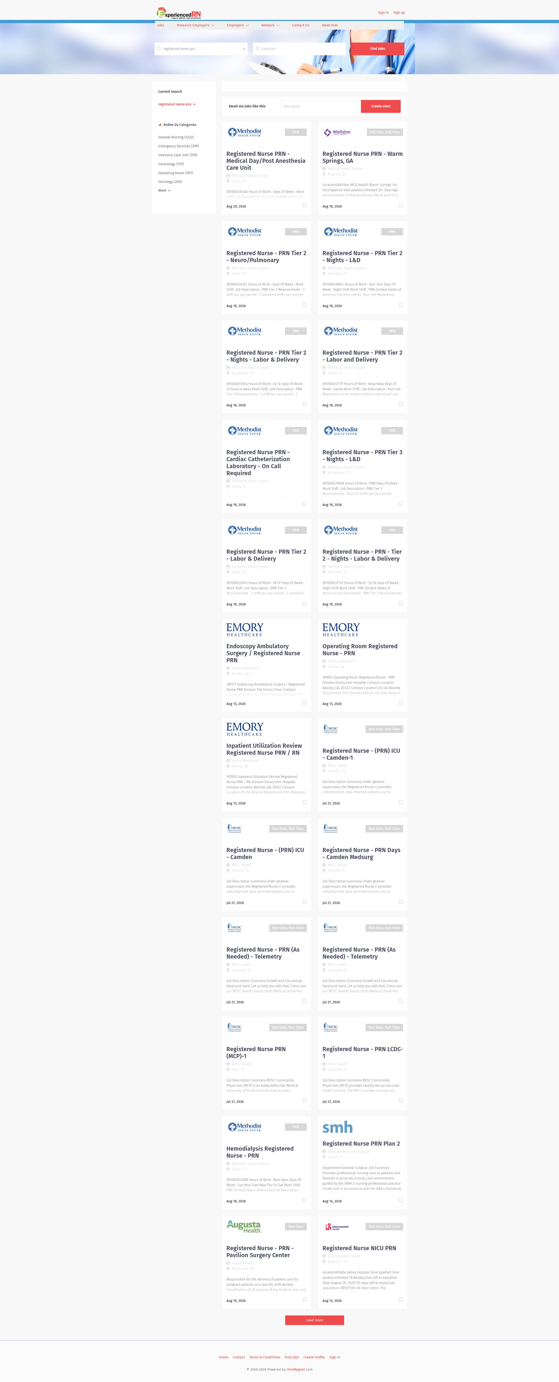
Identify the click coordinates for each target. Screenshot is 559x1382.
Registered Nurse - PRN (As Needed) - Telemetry (263, 953)
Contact (239, 1357)
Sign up (399, 12)
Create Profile (314, 1357)
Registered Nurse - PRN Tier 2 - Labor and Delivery (362, 356)
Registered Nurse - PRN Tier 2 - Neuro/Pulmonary (266, 257)
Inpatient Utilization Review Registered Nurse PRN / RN (264, 749)
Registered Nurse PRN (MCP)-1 (256, 1053)
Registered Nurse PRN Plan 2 (361, 1143)
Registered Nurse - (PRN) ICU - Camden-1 (361, 754)
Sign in (383, 12)
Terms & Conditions (264, 1357)
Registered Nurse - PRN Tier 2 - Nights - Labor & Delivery (266, 356)
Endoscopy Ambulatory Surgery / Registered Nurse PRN (263, 653)
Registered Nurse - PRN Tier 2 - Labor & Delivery (266, 555)
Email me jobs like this (247, 106)
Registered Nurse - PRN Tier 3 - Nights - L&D (362, 456)
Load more (314, 1320)
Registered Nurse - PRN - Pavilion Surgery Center (260, 1252)
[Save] (300, 206)
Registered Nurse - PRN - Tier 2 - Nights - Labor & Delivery (362, 555)
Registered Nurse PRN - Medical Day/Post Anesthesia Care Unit (265, 160)
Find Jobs (377, 48)
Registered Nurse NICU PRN (359, 1248)
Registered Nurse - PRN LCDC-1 (363, 1053)
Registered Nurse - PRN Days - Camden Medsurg (361, 854)
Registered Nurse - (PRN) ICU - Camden (265, 854)
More (162, 190)
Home (223, 1357)
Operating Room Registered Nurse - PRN (360, 650)
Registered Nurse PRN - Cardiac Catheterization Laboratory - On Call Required (258, 463)
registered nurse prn (174, 104)
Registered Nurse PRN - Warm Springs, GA (363, 157)
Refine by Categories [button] (180, 125)
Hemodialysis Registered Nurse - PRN (260, 1152)
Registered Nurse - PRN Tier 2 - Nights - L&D (362, 257)
